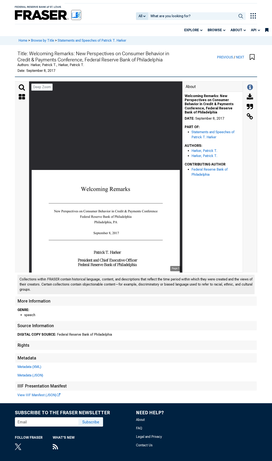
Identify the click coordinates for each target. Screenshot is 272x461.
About (236, 30)
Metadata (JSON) (30, 375)
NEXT (240, 57)
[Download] (249, 97)
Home (22, 40)
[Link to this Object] (249, 117)
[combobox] (192, 16)
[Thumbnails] (21, 97)
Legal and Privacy (149, 437)
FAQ (139, 428)
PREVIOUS (225, 57)
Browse (215, 30)
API (253, 30)
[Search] (21, 87)
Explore (191, 30)
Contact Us (144, 445)
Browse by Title (42, 40)
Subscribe (90, 422)
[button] (252, 57)
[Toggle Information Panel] (250, 87)
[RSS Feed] (64, 447)
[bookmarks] (266, 30)
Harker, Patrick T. (204, 151)
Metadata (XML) (29, 367)
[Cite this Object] (249, 107)
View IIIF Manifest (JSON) (36, 395)
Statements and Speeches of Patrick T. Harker (92, 40)
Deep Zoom (42, 87)
